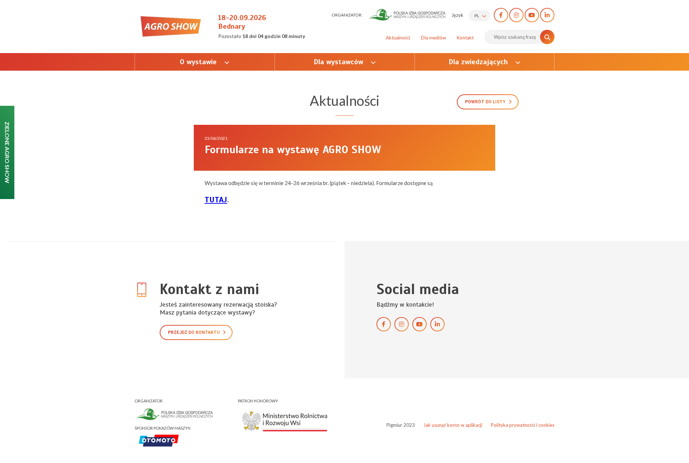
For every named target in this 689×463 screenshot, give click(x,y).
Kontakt (465, 37)
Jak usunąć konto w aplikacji (452, 425)
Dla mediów (433, 37)
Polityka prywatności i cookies (522, 425)
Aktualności (398, 37)
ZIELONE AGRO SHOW (7, 152)
